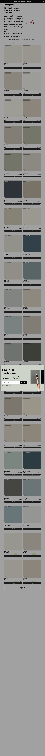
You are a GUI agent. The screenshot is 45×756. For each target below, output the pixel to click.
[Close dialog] (43, 366)
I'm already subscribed (6, 385)
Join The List (24, 382)
